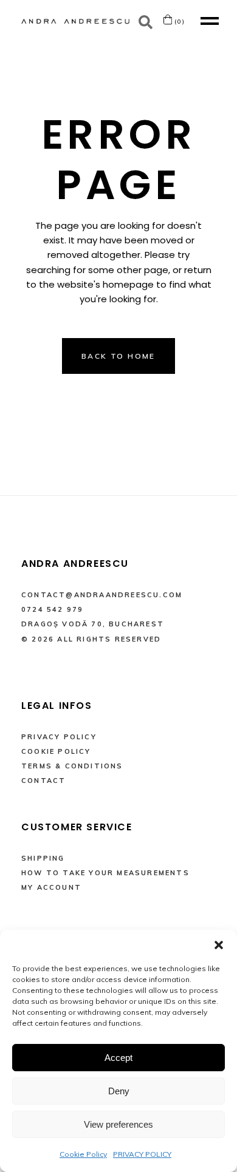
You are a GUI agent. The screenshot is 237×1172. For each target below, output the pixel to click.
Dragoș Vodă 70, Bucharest (92, 624)
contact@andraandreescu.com (101, 595)
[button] (219, 945)
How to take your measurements (105, 873)
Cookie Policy (83, 1154)
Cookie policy (56, 751)
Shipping (43, 858)
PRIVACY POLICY (142, 1154)
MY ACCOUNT (51, 887)
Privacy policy (59, 737)
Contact (43, 780)
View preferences (118, 1124)
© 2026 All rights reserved (91, 639)
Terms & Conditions (72, 766)
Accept (118, 1057)
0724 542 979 (52, 609)
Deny (118, 1091)
